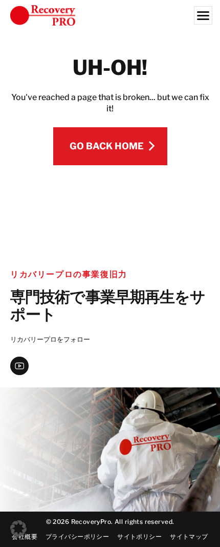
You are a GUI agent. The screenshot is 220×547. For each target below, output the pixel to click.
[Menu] (203, 15)
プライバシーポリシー (77, 536)
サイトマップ (189, 536)
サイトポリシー (139, 536)
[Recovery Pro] (110, 15)
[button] (18, 528)
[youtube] (19, 366)
